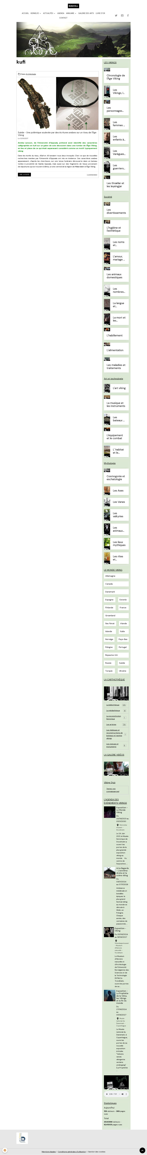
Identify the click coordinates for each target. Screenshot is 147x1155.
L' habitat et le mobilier (118, 451)
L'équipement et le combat (115, 437)
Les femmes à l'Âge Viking (119, 124)
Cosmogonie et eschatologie (116, 478)
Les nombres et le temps (118, 290)
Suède (122, 663)
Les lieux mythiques (119, 544)
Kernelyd (35, 13)
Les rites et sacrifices (118, 558)
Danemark (110, 592)
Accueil (25, 13)
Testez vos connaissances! (112, 790)
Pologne (109, 647)
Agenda (60, 13)
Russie (108, 663)
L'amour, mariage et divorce (119, 258)
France (123, 607)
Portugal (123, 647)
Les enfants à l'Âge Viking (118, 138)
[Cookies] (4, 1150)
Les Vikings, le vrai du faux (119, 91)
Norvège (109, 639)
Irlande (123, 623)
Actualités (48, 13)
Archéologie (31, 74)
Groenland (110, 615)
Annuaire (70, 13)
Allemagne (110, 576)
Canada (109, 584)
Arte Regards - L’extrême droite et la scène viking (122, 872)
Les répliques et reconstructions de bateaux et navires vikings (116, 734)
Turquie (108, 671)
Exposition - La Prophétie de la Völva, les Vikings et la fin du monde (122, 997)
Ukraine (122, 671)
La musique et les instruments (116, 405)
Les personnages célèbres (114, 109)
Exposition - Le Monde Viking (122, 810)
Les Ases (118, 490)
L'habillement (115, 335)
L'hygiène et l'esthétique (114, 229)
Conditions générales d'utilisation (72, 1152)
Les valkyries (118, 515)
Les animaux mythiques (119, 529)
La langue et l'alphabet (118, 305)
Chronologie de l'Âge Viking (116, 77)
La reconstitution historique (116, 717)
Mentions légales (49, 1152)
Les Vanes (119, 502)
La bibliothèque (116, 705)
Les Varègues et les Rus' (119, 153)
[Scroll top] (142, 1150)
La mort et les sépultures (119, 319)
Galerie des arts (86, 13)
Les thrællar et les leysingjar (115, 185)
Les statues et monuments (116, 745)
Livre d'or (100, 13)
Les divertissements (116, 211)
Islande (108, 631)
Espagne (109, 600)
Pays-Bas (123, 639)
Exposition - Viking (120, 929)
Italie (122, 631)
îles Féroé (109, 623)
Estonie (123, 600)
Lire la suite (24, 174)
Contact (63, 18)
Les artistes (116, 724)
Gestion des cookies (96, 1152)
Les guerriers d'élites (118, 167)
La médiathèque (116, 710)
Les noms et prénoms (118, 244)
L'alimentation (115, 350)
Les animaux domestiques (114, 276)
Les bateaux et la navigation (119, 419)
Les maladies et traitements (116, 367)
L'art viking (119, 388)
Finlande (109, 607)
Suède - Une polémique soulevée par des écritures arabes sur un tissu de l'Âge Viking (57, 134)
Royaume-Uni (111, 655)
